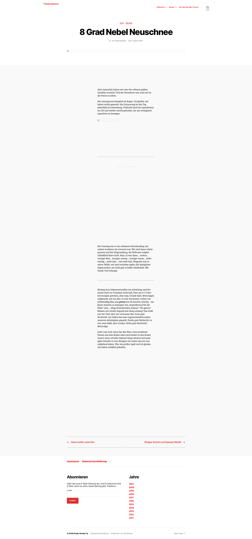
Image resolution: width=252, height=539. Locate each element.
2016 (131, 501)
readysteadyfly (120, 41)
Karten (172, 7)
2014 (131, 508)
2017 (131, 497)
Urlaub (129, 23)
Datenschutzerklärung (94, 461)
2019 (131, 490)
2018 (131, 494)
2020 (131, 487)
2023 (122, 23)
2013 (131, 511)
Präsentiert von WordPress (121, 533)
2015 (131, 504)
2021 (131, 484)
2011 (131, 518)
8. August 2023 (137, 41)
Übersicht (161, 7)
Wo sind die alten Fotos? (189, 7)
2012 (131, 514)
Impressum (73, 461)
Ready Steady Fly (81, 533)
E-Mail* (69, 490)
